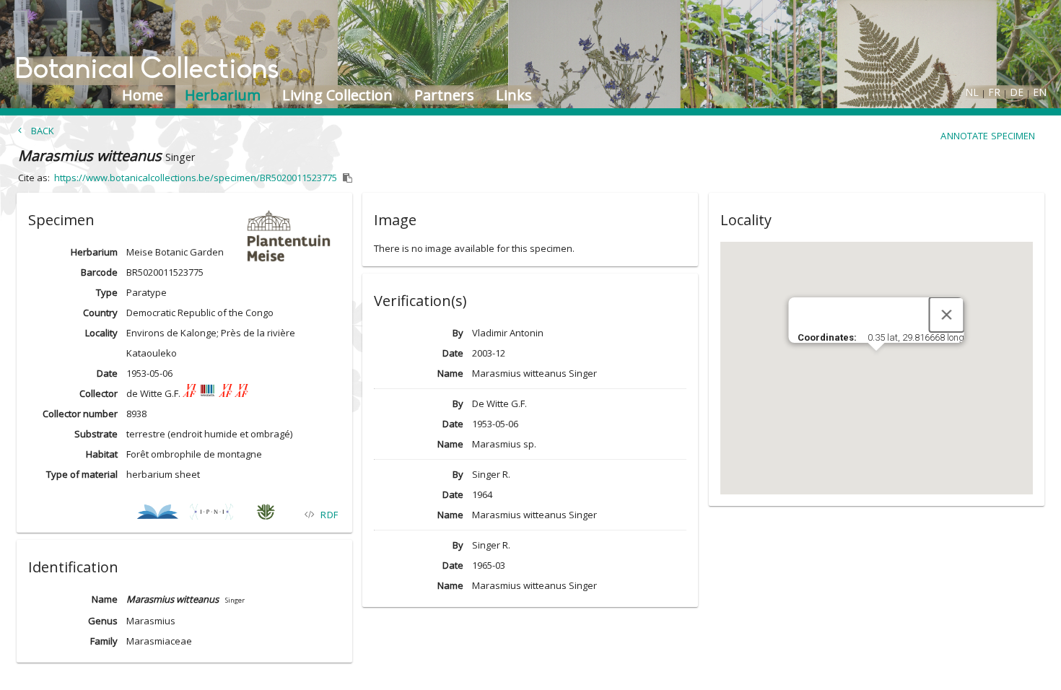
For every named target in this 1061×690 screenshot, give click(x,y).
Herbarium (94, 251)
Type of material (82, 474)
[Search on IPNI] (211, 514)
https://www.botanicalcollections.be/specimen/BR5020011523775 (195, 177)
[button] (184, 217)
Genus (103, 620)
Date (107, 373)
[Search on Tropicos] (265, 514)
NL (972, 92)
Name (105, 599)
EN (1040, 92)
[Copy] (348, 178)
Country (100, 312)
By (458, 332)
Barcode (99, 272)
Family (104, 640)
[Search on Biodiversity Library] (157, 514)
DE (1016, 92)
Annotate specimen (987, 135)
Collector (98, 393)
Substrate (96, 433)
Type (107, 292)
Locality (101, 332)
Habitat (102, 453)
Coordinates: (828, 337)
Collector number (80, 413)
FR (994, 92)
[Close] (947, 314)
